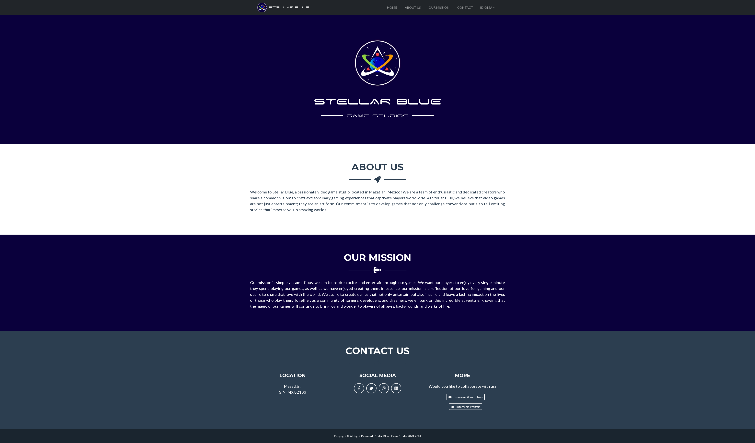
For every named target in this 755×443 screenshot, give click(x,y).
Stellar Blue (288, 7)
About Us (413, 7)
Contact (465, 7)
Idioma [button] (486, 7)
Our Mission (439, 7)
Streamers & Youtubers (468, 397)
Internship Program (468, 406)
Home (392, 7)
